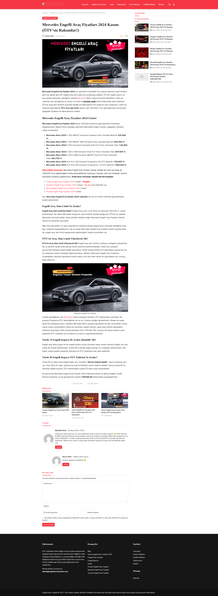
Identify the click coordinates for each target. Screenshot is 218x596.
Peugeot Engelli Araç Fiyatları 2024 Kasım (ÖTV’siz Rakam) (161, 38)
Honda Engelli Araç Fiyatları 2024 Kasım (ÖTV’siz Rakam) (161, 50)
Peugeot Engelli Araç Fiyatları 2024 (61, 185)
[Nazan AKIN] (43, 36)
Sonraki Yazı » (93, 383)
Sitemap (136, 578)
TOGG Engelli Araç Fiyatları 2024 (60, 181)
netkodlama (150, 593)
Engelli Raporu (93, 561)
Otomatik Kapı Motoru (113, 593)
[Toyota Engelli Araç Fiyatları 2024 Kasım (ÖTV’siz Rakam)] (142, 27)
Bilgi (89, 551)
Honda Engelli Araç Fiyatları (98, 567)
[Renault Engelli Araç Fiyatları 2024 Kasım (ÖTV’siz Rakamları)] (142, 65)
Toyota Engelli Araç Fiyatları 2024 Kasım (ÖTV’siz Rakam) (161, 26)
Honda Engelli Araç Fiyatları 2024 (60, 191)
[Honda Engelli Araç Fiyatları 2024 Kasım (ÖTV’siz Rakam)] (142, 52)
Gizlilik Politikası (149, 4)
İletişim (161, 4)
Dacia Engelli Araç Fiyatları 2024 (100, 554)
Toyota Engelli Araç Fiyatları (98, 573)
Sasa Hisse (126, 593)
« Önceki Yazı (77, 383)
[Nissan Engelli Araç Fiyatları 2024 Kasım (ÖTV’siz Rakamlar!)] (114, 400)
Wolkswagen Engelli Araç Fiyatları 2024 (63, 188)
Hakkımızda (121, 4)
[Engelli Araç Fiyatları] (52, 4)
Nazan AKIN (49, 36)
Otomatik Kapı (98, 593)
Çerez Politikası (134, 4)
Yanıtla (58, 447)
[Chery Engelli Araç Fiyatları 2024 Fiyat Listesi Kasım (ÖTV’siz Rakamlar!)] (85, 400)
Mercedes (82, 98)
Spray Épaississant (138, 593)
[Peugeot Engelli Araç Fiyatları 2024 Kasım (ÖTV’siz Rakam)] (142, 39)
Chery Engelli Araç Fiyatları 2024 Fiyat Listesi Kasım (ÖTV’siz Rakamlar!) (83, 412)
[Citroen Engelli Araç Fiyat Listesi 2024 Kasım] (55, 400)
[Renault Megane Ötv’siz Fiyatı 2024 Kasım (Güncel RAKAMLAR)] (142, 77)
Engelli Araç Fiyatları (99, 4)
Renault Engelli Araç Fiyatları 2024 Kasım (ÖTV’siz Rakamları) (162, 63)
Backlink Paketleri (86, 593)
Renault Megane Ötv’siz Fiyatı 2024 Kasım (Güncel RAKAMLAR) (161, 76)
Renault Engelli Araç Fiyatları (98, 570)
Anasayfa (85, 4)
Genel (112, 4)
